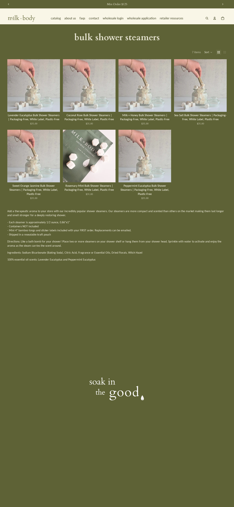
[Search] (207, 18)
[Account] (215, 18)
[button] (208, 52)
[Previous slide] (9, 4)
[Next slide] (223, 4)
